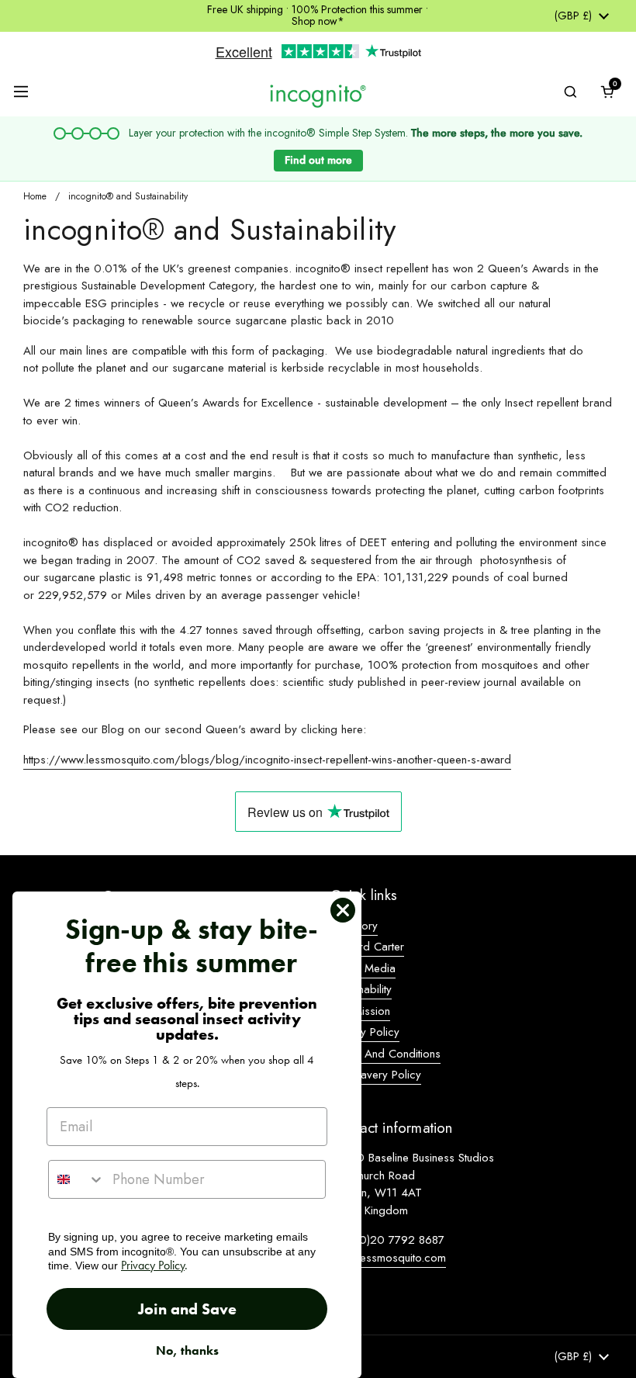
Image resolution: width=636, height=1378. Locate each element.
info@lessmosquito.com (388, 1257)
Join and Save (187, 1309)
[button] (607, 91)
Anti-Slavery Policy (375, 1074)
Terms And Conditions (385, 1053)
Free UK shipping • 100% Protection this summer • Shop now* (317, 16)
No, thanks (187, 1350)
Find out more (318, 160)
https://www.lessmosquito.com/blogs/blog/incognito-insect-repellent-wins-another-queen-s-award (267, 759)
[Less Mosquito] (318, 95)
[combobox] (77, 1179)
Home (35, 196)
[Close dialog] (342, 910)
